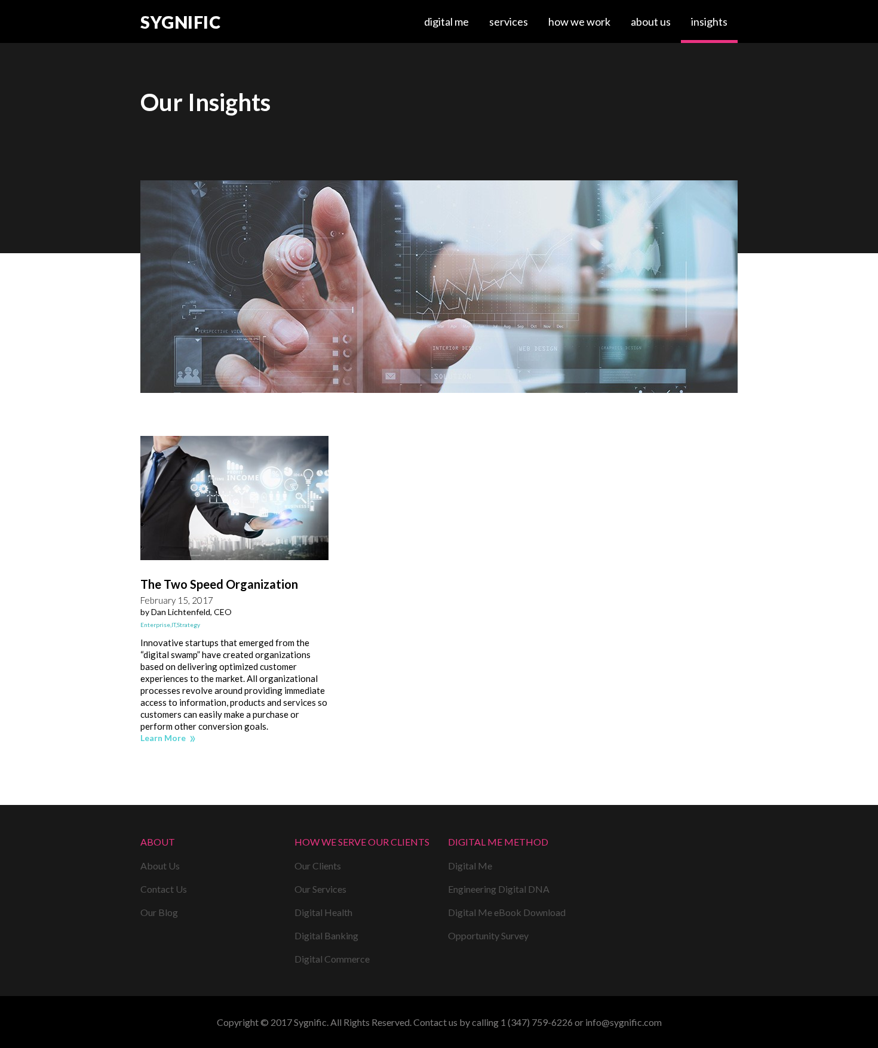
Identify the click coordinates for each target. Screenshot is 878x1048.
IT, (174, 624)
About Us (651, 21)
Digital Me (446, 21)
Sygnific (180, 22)
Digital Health (323, 912)
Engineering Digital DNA (498, 889)
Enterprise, (155, 624)
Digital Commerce (332, 958)
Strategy (188, 624)
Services (508, 21)
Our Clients (317, 865)
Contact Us (163, 889)
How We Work (579, 21)
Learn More (163, 738)
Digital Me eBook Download (507, 912)
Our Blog (159, 912)
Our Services (320, 889)
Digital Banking (326, 935)
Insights (709, 21)
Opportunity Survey (488, 935)
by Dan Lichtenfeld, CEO (186, 612)
